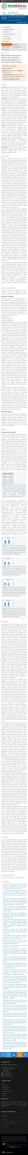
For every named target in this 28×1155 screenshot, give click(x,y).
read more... (24, 1106)
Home (3, 1083)
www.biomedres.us (19, 1145)
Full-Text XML (17, 47)
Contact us (4, 1095)
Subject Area (4, 1093)
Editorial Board (7, 14)
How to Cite (6, 49)
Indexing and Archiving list (7, 1091)
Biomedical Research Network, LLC (16, 1141)
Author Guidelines (5, 1089)
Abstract (16, 44)
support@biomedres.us (7, 1074)
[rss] (10, 1152)
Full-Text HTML (7, 44)
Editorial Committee (6, 1087)
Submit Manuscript (19, 14)
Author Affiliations (7, 68)
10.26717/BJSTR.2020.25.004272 (12, 79)
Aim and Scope (5, 1085)
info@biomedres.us (5, 0)
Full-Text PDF (7, 47)
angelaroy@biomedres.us (7, 1076)
